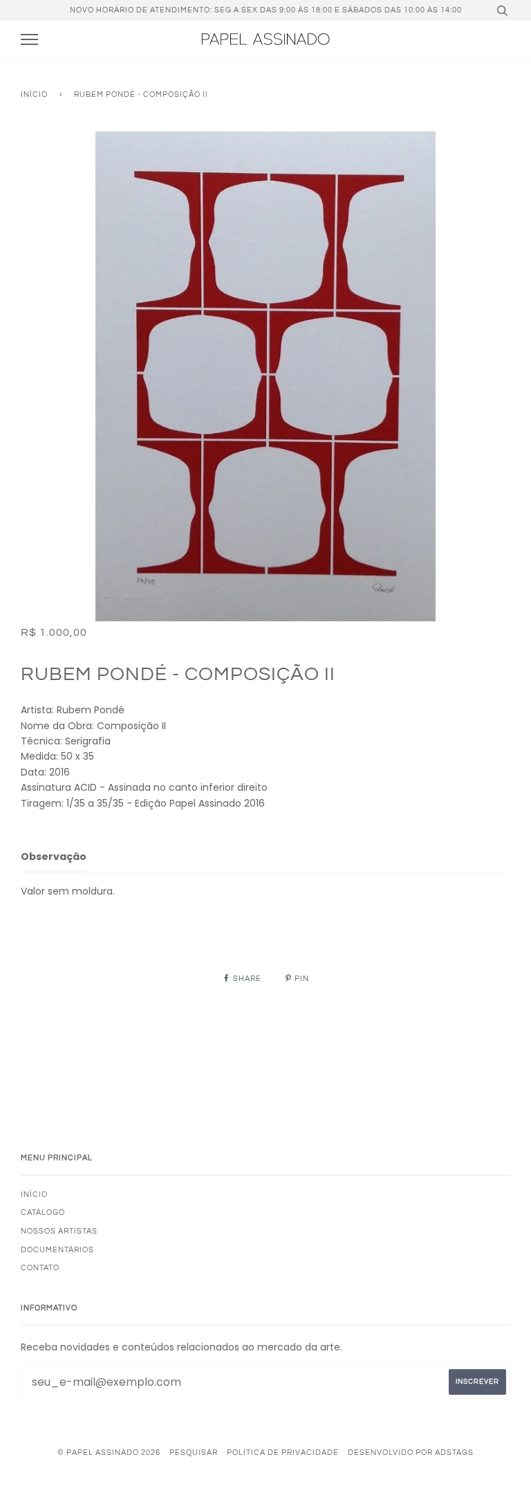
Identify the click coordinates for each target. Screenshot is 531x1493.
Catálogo (43, 1212)
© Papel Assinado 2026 (108, 1452)
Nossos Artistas (59, 1231)
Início (34, 94)
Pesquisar (193, 1452)
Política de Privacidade (283, 1452)
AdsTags (454, 1452)
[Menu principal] (29, 39)
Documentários (57, 1250)
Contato (40, 1268)
